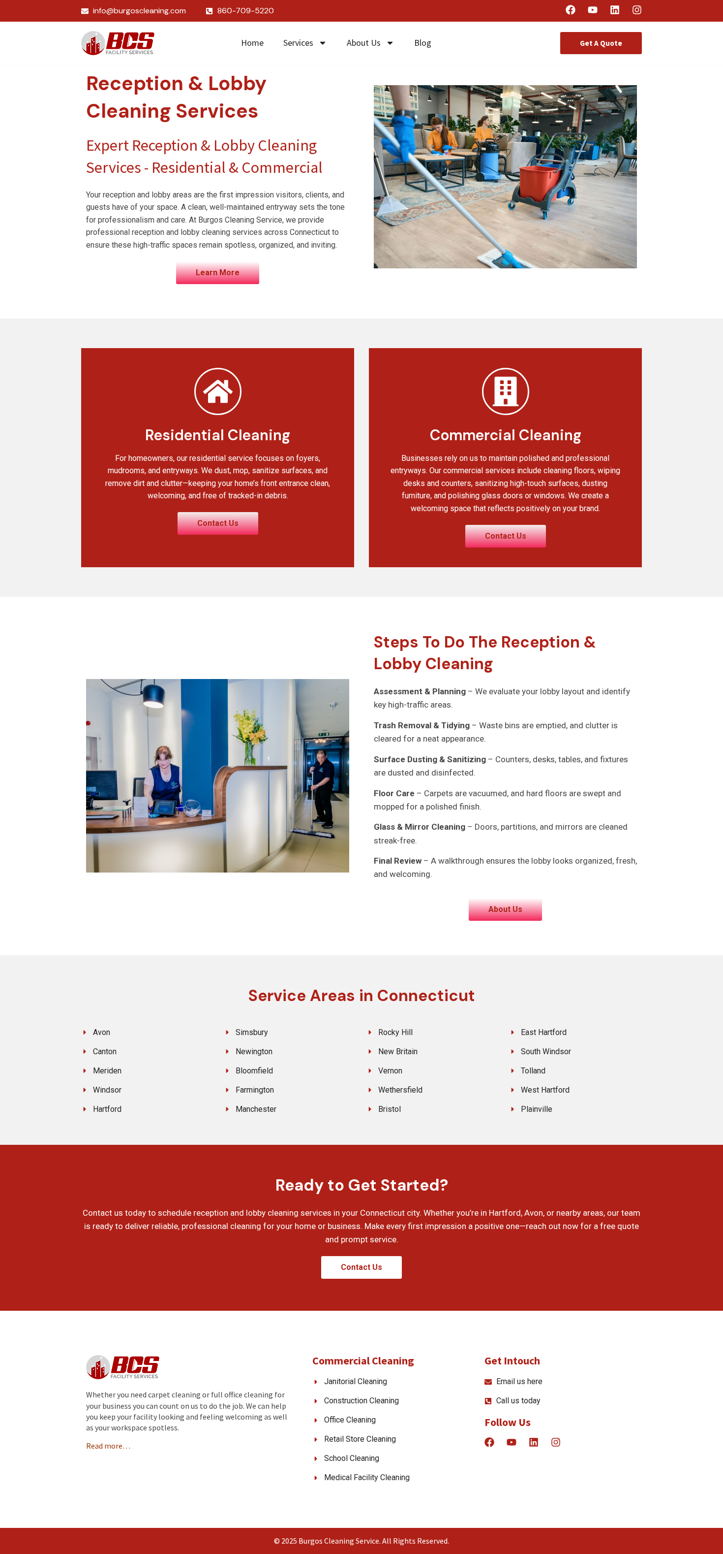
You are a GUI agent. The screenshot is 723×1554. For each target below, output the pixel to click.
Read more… (108, 1446)
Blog (422, 42)
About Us (364, 42)
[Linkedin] (615, 10)
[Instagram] (637, 10)
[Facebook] (570, 10)
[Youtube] (593, 10)
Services (298, 42)
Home (252, 42)
